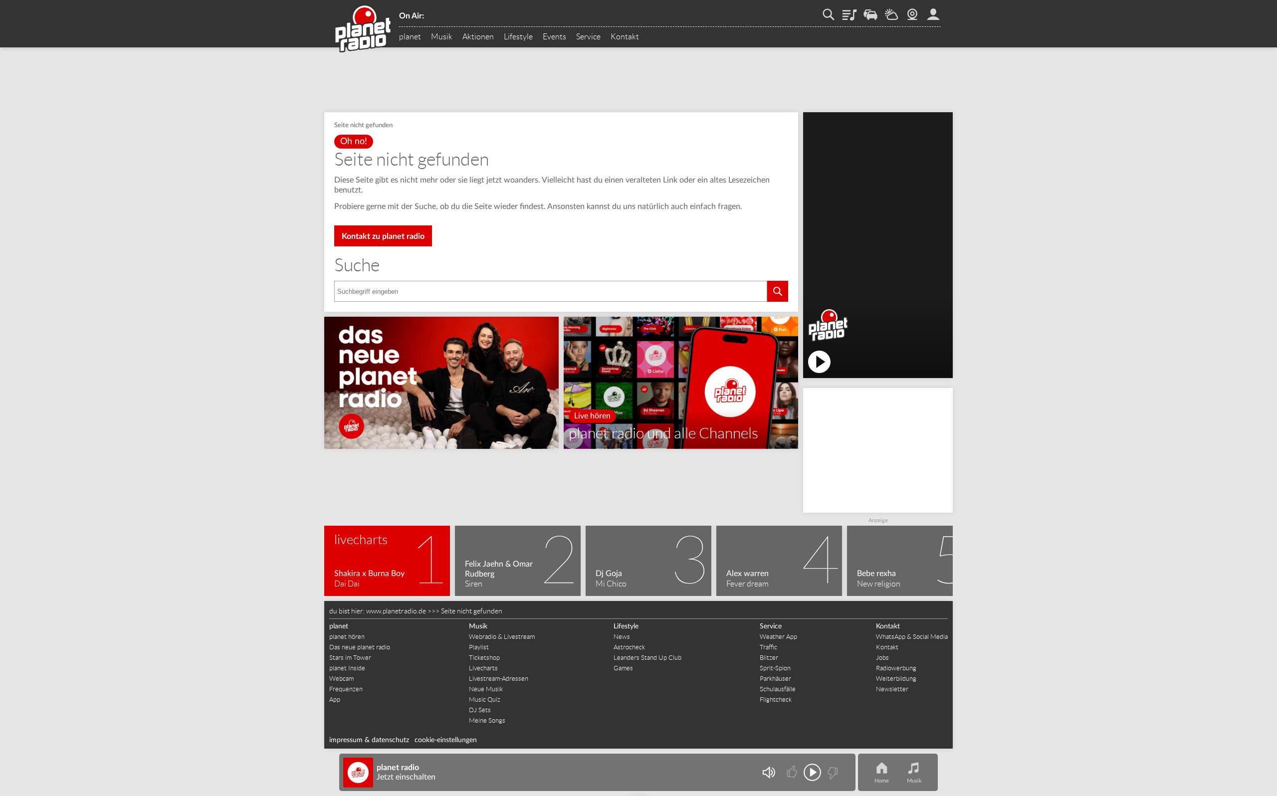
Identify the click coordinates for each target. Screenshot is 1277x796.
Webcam (912, 11)
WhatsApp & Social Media (912, 636)
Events (554, 37)
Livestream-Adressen (498, 678)
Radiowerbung (896, 668)
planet (410, 37)
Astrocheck (629, 647)
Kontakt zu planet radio (383, 236)
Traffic (870, 11)
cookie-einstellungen (446, 740)
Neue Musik (486, 689)
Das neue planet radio (359, 647)
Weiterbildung (896, 678)
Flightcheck (776, 699)
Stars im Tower (350, 657)
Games (623, 668)
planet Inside (347, 668)
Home (881, 781)
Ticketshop (484, 657)
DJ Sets (480, 710)
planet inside (933, 11)
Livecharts (483, 668)
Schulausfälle (778, 689)
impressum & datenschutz (369, 740)
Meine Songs (487, 720)
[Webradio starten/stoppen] (812, 772)
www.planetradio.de (396, 611)
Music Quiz (484, 699)
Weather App (778, 636)
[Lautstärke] (768, 772)
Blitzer (769, 657)
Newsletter (892, 689)
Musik (441, 37)
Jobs (882, 657)
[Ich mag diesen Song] (793, 772)
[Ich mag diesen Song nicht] (832, 772)
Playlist (849, 11)
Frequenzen (346, 689)
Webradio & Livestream (502, 636)
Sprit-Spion (775, 668)
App (334, 699)
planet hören (347, 636)
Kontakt (625, 37)
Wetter (891, 11)
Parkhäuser (775, 678)
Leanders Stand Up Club (647, 657)
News (622, 636)
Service (588, 37)
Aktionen (478, 37)
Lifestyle (518, 37)
